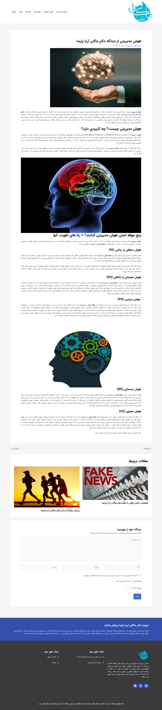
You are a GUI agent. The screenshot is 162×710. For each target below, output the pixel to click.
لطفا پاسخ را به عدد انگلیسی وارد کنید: (128, 581)
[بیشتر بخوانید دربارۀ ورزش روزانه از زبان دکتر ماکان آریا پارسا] (47, 487)
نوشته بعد (14, 448)
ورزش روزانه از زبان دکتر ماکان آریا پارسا (60, 510)
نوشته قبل (147, 448)
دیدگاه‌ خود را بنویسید (133, 45)
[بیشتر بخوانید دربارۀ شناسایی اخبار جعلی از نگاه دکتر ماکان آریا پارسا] (115, 483)
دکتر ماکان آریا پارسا (131, 114)
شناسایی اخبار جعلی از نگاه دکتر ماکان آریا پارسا (125, 503)
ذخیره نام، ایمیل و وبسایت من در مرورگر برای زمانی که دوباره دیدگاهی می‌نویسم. (110, 575)
